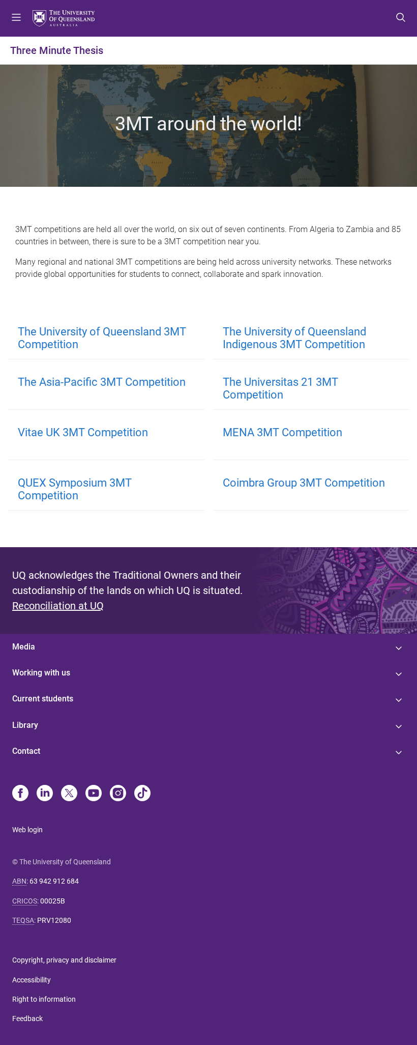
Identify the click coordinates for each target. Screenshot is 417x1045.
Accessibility (31, 980)
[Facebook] (20, 794)
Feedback (27, 1018)
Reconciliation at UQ (58, 606)
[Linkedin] (45, 794)
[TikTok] (142, 794)
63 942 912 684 (54, 881)
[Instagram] (118, 794)
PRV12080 (54, 920)
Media (23, 647)
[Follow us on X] (69, 794)
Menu (16, 18)
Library (25, 725)
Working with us (41, 672)
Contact (26, 751)
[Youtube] (93, 794)
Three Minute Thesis (56, 50)
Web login (27, 830)
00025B (52, 901)
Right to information (44, 999)
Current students (42, 698)
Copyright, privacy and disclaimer (64, 960)
